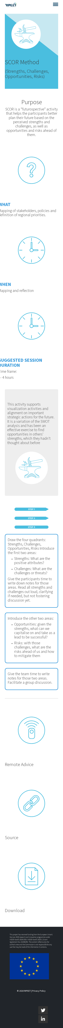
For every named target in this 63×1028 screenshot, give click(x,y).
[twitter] (43, 1010)
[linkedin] (43, 1019)
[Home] (11, 5)
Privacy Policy (39, 990)
